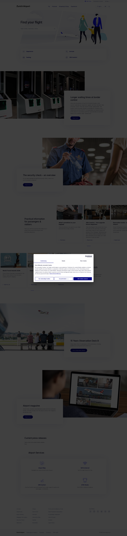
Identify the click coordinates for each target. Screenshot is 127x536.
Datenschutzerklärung (55, 273)
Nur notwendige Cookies (44, 278)
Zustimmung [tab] (43, 260)
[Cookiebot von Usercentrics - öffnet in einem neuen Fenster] (86, 257)
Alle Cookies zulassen (83, 278)
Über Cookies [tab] (83, 260)
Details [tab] (63, 260)
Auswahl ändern (63, 278)
